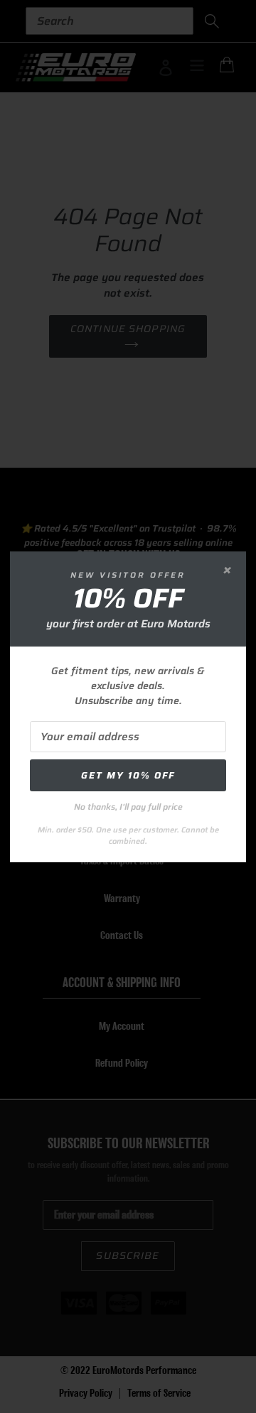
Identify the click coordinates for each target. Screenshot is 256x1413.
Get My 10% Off (128, 775)
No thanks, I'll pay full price (128, 806)
